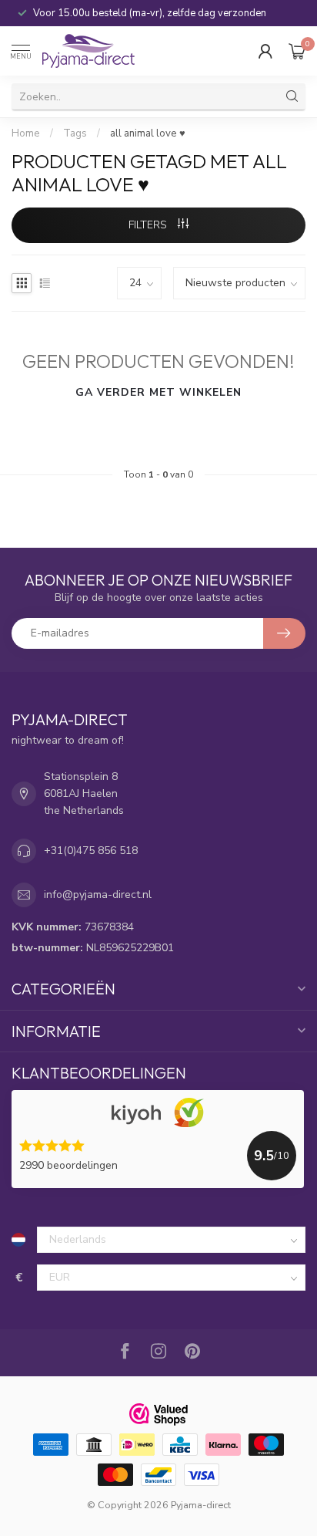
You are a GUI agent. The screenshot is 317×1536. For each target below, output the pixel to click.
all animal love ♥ (147, 133)
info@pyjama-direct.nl (98, 894)
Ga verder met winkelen (158, 392)
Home (26, 133)
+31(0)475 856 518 (91, 850)
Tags (75, 133)
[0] (297, 50)
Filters (149, 225)
